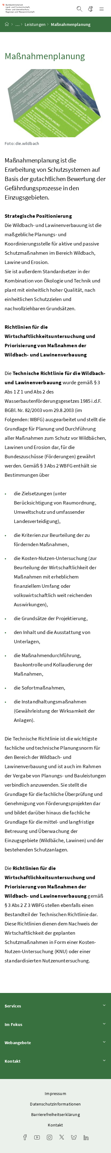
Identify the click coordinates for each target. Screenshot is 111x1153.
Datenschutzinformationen (55, 1104)
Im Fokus (30, 1024)
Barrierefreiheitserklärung (55, 1114)
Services (30, 1006)
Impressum (55, 1093)
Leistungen (35, 24)
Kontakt (30, 1061)
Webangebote (35, 1042)
